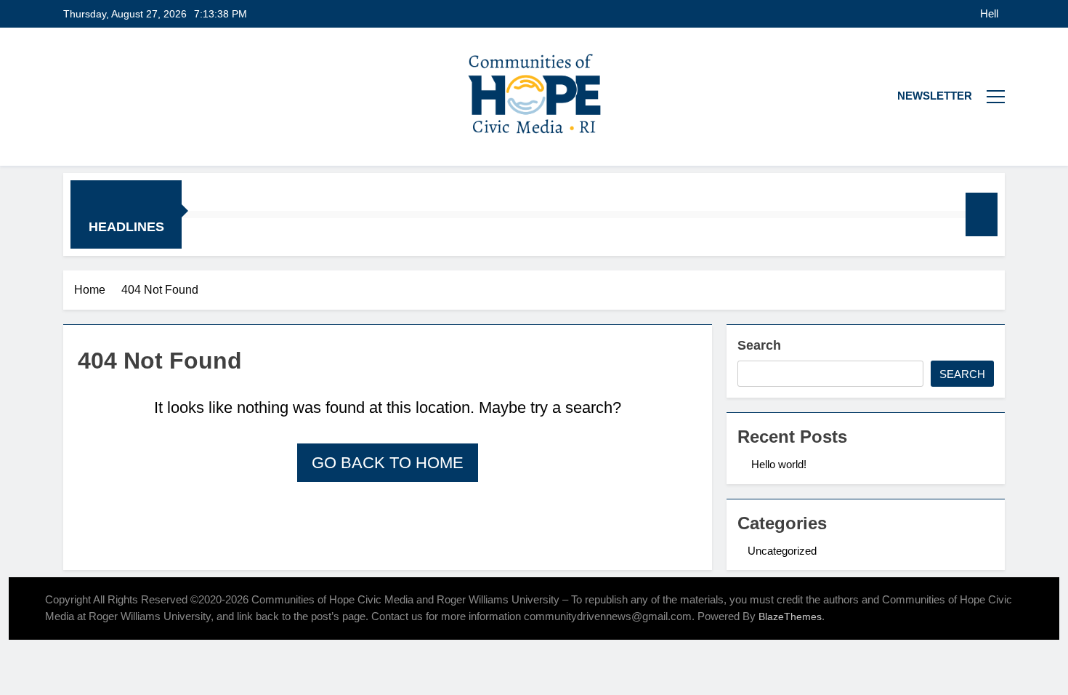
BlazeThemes (790, 616)
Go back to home (388, 463)
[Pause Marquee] (982, 214)
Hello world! (990, 14)
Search (759, 345)
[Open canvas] (996, 96)
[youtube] (89, 96)
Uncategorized (782, 551)
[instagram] (72, 96)
